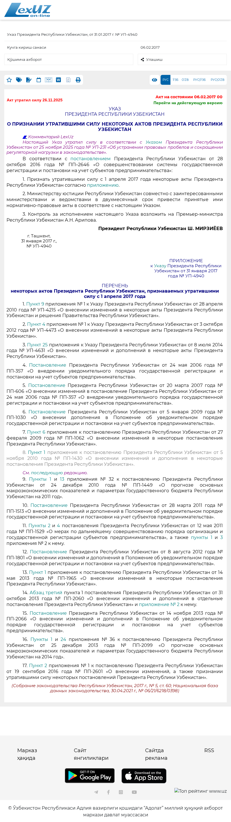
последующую (47, 472)
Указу (160, 265)
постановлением (92, 158)
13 (62, 479)
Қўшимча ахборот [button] (24, 59)
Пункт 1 (37, 452)
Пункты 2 (39, 525)
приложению (103, 185)
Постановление (49, 365)
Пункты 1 (41, 479)
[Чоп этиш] (78, 80)
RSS (209, 750)
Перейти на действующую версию (188, 103)
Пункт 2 (38, 665)
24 (63, 639)
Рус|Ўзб (199, 80)
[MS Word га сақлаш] (58, 80)
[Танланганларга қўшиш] (9, 80)
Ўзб (175, 80)
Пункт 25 (38, 344)
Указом (156, 142)
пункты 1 (201, 537)
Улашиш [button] (154, 59)
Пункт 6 (36, 432)
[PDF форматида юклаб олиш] (68, 80)
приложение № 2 (159, 604)
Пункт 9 (35, 304)
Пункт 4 (36, 324)
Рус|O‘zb (218, 80)
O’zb (185, 80)
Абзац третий (47, 592)
